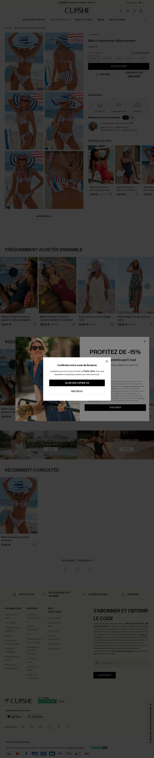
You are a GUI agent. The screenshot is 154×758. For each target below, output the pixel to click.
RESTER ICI (77, 391)
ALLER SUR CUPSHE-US (77, 383)
